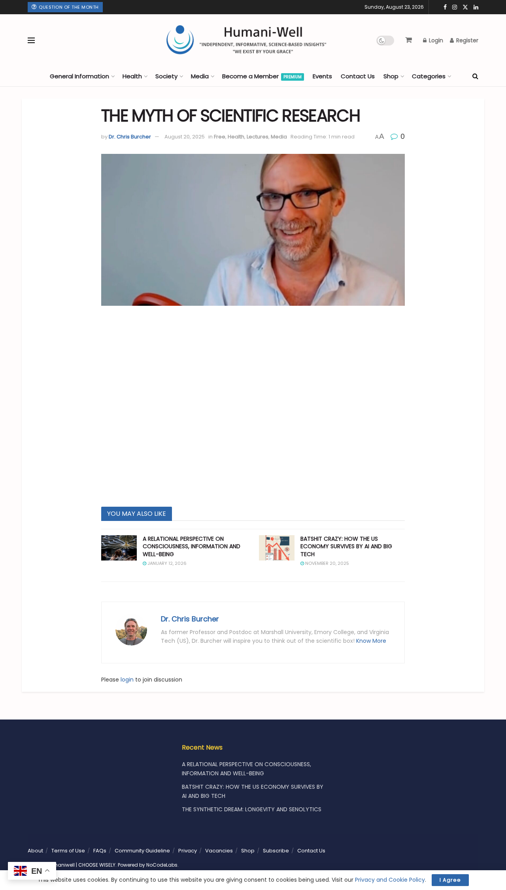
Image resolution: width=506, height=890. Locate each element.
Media (200, 76)
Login (435, 40)
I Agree (450, 880)
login (127, 680)
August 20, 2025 (184, 136)
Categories (429, 76)
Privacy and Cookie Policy (390, 880)
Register (466, 40)
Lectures (257, 136)
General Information (79, 76)
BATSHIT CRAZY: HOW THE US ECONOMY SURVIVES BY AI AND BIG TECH (346, 546)
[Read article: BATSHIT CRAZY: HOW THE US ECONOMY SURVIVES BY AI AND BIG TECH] (277, 548)
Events (322, 76)
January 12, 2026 (166, 563)
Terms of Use (68, 850)
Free (219, 136)
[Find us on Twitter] (465, 7)
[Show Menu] (31, 40)
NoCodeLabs (161, 865)
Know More (371, 641)
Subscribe (276, 850)
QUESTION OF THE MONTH (68, 7)
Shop (390, 76)
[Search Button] (475, 76)
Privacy (187, 850)
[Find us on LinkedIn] (476, 7)
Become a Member (262, 76)
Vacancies (219, 850)
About (35, 850)
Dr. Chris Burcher (130, 136)
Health (132, 76)
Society (166, 76)
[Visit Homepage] (205, 40)
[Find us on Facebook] (445, 7)
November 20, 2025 (326, 563)
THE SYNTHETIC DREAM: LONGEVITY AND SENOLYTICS (251, 809)
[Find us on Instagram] (454, 7)
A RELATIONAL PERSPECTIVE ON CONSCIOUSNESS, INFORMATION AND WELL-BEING (191, 546)
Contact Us (358, 76)
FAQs (99, 850)
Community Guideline (142, 850)
